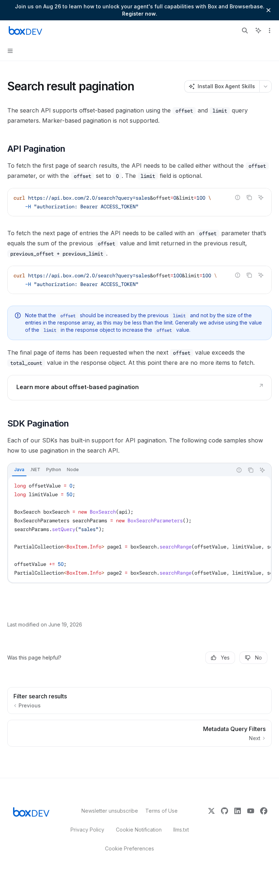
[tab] (19, 469)
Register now (139, 14)
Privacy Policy (87, 829)
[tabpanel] (139, 529)
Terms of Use (161, 811)
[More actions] (269, 30)
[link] (139, 387)
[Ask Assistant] (261, 197)
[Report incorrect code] (237, 197)
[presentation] (139, 280)
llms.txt (181, 829)
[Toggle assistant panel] (258, 30)
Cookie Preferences (129, 848)
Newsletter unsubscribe (107, 811)
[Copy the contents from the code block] (249, 197)
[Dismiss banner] (268, 10)
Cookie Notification (139, 829)
